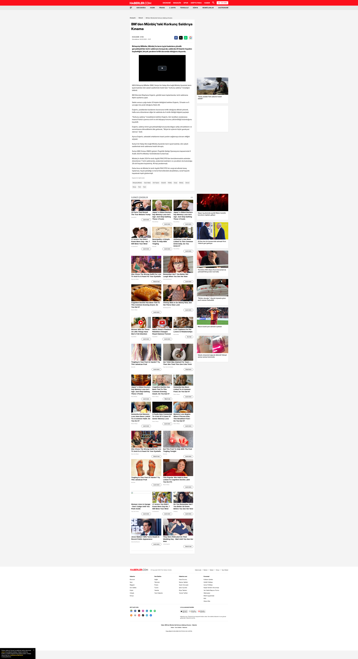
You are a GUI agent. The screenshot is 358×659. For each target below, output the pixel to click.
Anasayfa (133, 18)
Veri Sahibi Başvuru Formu (211, 590)
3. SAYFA (172, 8)
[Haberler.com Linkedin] (146, 611)
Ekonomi (132, 579)
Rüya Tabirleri (183, 590)
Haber (172, 627)
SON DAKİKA (141, 8)
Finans (156, 585)
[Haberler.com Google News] (131, 611)
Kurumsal (206, 576)
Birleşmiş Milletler (137, 182)
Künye (217, 570)
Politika (170, 182)
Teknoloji (157, 582)
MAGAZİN (177, 3)
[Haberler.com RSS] (131, 615)
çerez (3, 652)
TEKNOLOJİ (184, 8)
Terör (139, 187)
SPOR (186, 3)
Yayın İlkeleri (225, 570)
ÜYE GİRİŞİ (224, 3)
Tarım (144, 187)
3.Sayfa (132, 593)
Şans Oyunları (183, 587)
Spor (131, 582)
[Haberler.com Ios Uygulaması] (184, 611)
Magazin (132, 585)
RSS (205, 598)
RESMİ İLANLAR (208, 8)
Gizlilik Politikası (208, 582)
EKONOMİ (167, 3)
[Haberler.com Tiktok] (143, 615)
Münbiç (181, 182)
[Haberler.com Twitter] (139, 611)
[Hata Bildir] (169, 631)
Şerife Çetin (142, 178)
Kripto (131, 590)
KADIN (152, 8)
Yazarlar (156, 590)
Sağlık (156, 579)
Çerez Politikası (208, 585)
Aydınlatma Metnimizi (16, 655)
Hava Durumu (183, 579)
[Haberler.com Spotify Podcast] (154, 611)
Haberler (132, 576)
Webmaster (207, 593)
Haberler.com (183, 576)
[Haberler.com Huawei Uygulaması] (202, 611)
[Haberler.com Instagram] (143, 611)
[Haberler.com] (139, 570)
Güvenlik (163, 182)
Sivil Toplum (156, 182)
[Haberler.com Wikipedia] (135, 615)
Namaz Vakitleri (183, 582)
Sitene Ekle (207, 601)
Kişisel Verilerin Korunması (211, 587)
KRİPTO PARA (196, 3)
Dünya (134, 187)
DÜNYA (195, 8)
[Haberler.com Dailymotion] (150, 615)
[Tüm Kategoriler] (131, 8)
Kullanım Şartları (208, 579)
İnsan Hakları (147, 182)
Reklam (206, 570)
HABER (207, 3)
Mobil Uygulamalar (209, 595)
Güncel (141, 18)
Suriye (175, 182)
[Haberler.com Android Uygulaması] (193, 611)
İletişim (212, 570)
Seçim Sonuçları (183, 585)
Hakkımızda (198, 570)
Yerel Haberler (158, 593)
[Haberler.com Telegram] (146, 615)
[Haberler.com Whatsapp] (150, 611)
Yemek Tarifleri (183, 593)
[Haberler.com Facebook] (135, 611)
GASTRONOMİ (223, 8)
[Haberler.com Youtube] (139, 615)
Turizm (156, 587)
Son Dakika (133, 587)
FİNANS (162, 8)
